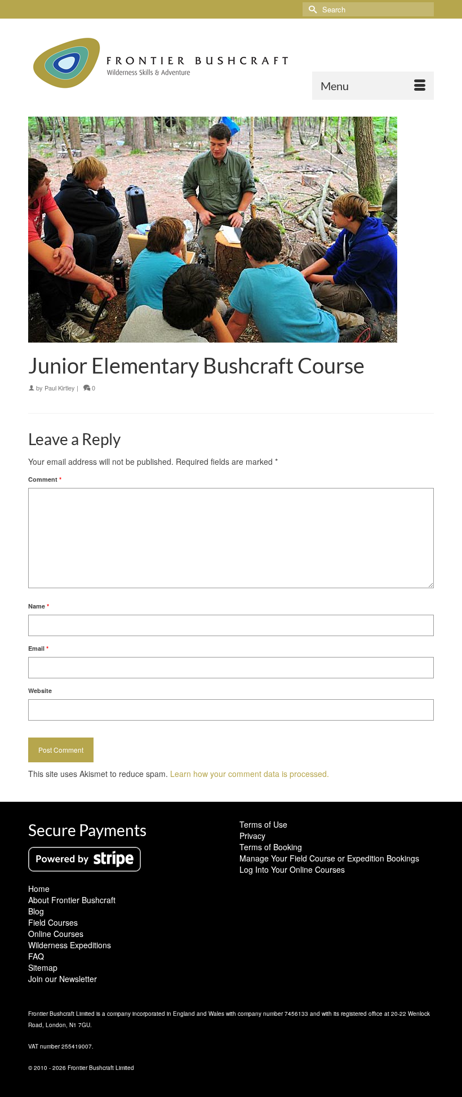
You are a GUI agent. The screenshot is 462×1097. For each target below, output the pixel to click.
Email (38, 648)
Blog (36, 911)
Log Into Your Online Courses (292, 869)
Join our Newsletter (62, 978)
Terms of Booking (270, 846)
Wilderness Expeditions (69, 945)
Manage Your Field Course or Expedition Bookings (329, 858)
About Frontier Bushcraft (71, 899)
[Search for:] (368, 9)
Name (38, 606)
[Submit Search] (311, 9)
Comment (44, 479)
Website (40, 690)
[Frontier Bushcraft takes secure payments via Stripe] (84, 858)
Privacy (252, 835)
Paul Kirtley (60, 387)
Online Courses (55, 933)
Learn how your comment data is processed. (249, 773)
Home (39, 888)
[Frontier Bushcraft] (231, 63)
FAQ (36, 956)
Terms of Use (263, 824)
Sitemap (42, 967)
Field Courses (53, 922)
